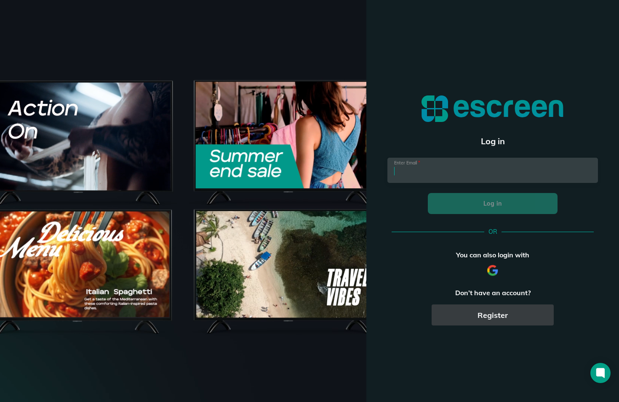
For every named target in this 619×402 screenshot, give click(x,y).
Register (493, 315)
